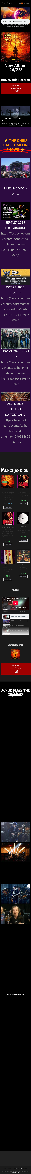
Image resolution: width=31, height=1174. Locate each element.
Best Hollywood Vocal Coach (22, 1171)
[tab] (15, 616)
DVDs (23, 490)
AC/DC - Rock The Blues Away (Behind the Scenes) (17, 625)
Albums (9, 1168)
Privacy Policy (15, 1172)
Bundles (3, 527)
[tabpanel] (15, 603)
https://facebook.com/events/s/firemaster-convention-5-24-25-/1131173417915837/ (15, 309)
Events (19, 1168)
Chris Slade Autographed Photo (23, 568)
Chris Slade (7, 3)
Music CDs (8, 490)
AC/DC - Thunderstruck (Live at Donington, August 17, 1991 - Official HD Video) (17, 616)
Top (5, 1168)
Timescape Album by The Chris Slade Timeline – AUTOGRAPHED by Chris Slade (8, 495)
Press (14, 1168)
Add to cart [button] (8, 507)
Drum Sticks (8, 527)
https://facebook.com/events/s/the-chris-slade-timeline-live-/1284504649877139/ (15, 373)
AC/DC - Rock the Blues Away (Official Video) (17, 621)
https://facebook (15, 420)
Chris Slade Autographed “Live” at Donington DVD (23, 494)
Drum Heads (23, 526)
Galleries (24, 1168)
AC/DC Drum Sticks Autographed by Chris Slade (7, 569)
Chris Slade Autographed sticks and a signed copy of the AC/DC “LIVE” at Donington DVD (8, 533)
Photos (23, 565)
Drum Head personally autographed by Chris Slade (23, 530)
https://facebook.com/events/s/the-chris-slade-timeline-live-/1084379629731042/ (15, 244)
